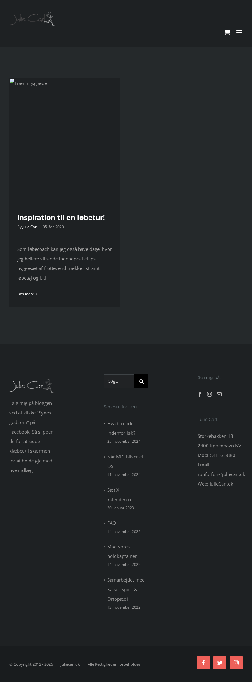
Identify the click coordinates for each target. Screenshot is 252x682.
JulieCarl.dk (221, 484)
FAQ (111, 523)
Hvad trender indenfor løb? (121, 428)
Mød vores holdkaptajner (122, 551)
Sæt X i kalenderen (119, 494)
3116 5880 (223, 455)
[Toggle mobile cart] (227, 32)
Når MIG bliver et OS (125, 461)
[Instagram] (209, 394)
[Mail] (219, 394)
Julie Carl (29, 226)
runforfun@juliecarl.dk (221, 474)
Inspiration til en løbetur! (61, 217)
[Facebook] (200, 394)
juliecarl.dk (70, 664)
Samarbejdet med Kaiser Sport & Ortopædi (126, 589)
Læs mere (25, 294)
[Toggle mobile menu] (239, 32)
